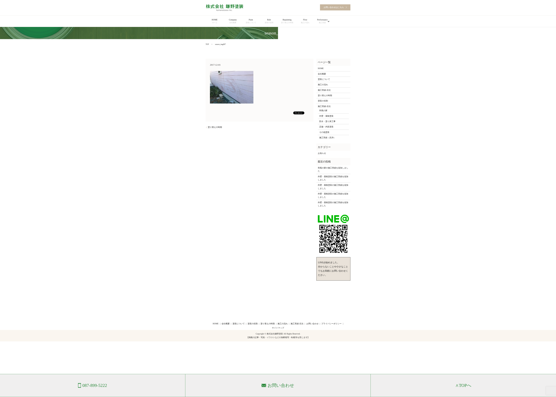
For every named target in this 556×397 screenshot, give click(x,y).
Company (233, 21)
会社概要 (322, 74)
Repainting (287, 21)
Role (269, 21)
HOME (215, 21)
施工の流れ (323, 85)
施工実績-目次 (324, 90)
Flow (305, 21)
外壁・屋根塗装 (326, 116)
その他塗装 (324, 132)
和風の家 (323, 110)
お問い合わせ (312, 324)
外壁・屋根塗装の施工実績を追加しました (333, 178)
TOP (207, 44)
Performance (322, 21)
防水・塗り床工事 (327, 121)
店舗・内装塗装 (326, 127)
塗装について (324, 79)
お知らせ (322, 153)
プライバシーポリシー (331, 324)
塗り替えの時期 (215, 127)
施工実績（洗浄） (327, 138)
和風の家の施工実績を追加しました (333, 169)
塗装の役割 (323, 101)
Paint (251, 21)
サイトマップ (278, 328)
